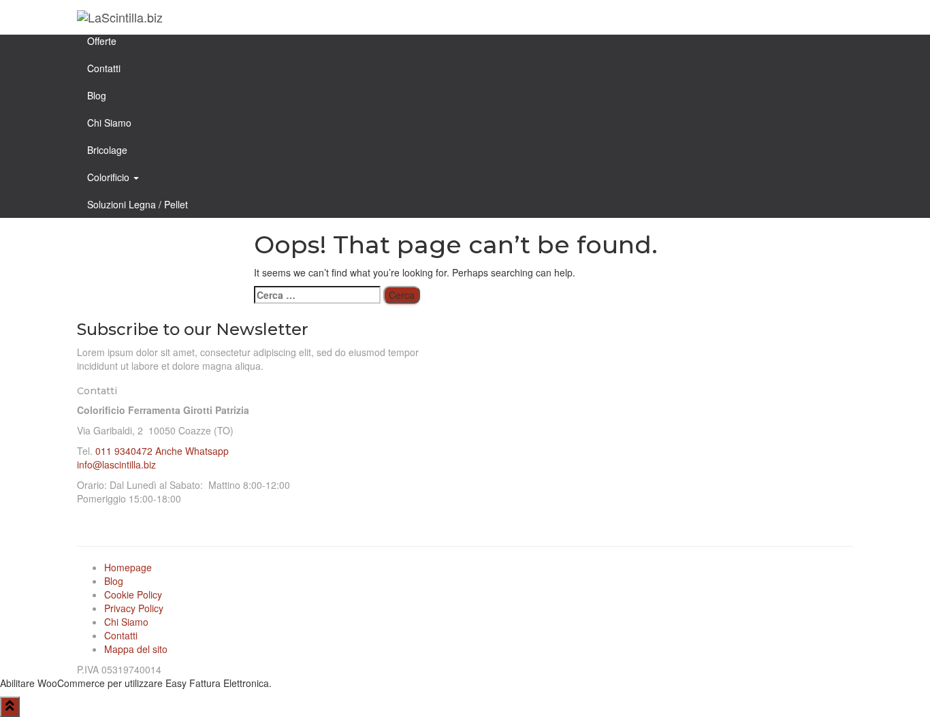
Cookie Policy (133, 594)
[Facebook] (628, 404)
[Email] (710, 404)
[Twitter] (751, 404)
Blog (113, 581)
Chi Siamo (126, 621)
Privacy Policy (133, 608)
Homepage (128, 567)
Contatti (121, 635)
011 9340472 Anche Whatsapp (162, 451)
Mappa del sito (135, 649)
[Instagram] (669, 404)
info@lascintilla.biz (116, 464)
